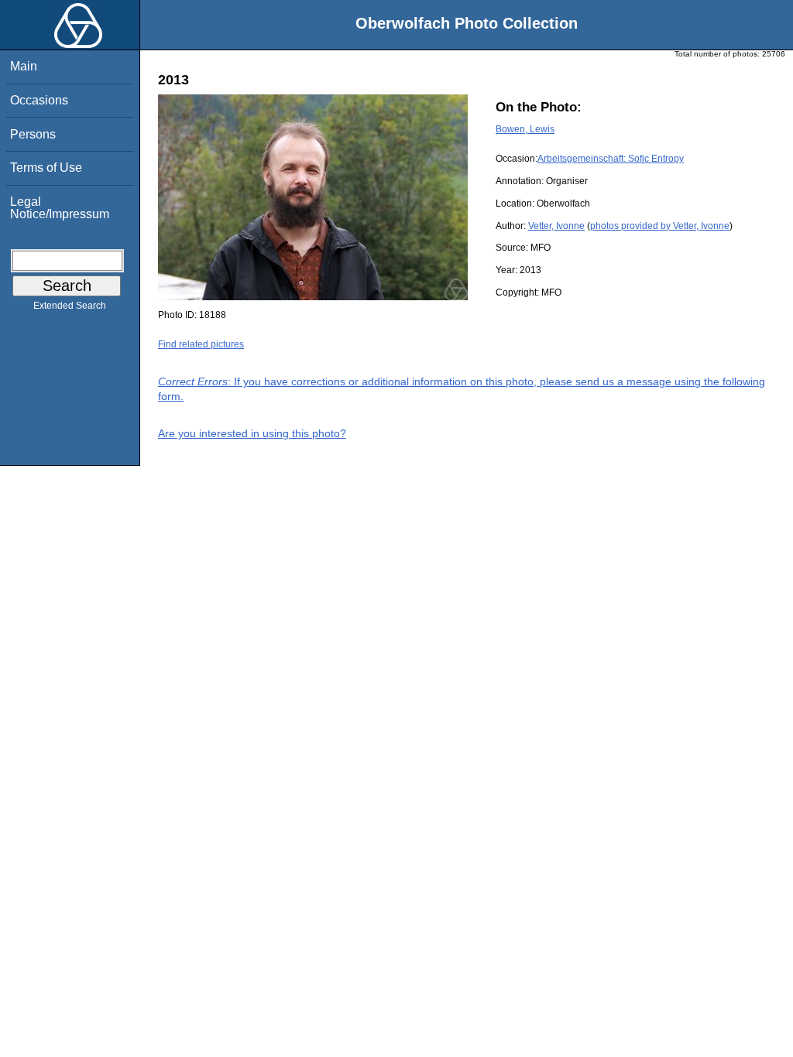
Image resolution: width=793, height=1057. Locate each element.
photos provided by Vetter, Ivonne (659, 226)
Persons (33, 134)
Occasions (39, 100)
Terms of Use (46, 167)
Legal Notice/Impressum (59, 208)
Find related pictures (201, 344)
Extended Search (69, 305)
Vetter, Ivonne (556, 226)
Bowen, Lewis (525, 129)
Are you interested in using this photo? (252, 433)
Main (23, 66)
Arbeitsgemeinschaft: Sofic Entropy (610, 158)
